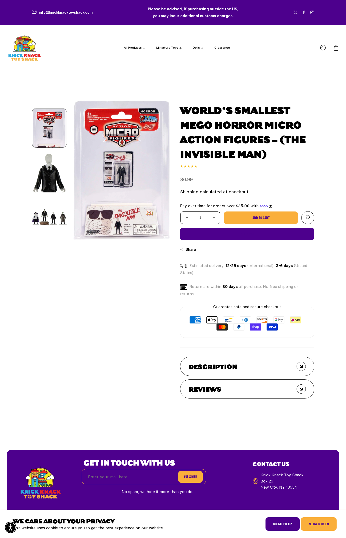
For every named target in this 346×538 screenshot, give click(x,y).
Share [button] (191, 249)
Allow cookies (319, 524)
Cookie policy (282, 524)
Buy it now (247, 234)
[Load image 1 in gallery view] (49, 128)
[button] (336, 48)
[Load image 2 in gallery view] (49, 172)
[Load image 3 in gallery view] (49, 217)
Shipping (189, 191)
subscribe (190, 477)
